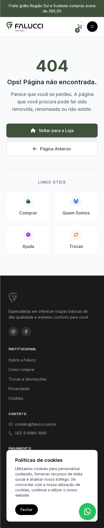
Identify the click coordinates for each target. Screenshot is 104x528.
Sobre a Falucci (22, 360)
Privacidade (19, 388)
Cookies (16, 398)
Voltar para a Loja (56, 130)
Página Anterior (55, 148)
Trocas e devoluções (27, 379)
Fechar (27, 509)
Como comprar (22, 369)
